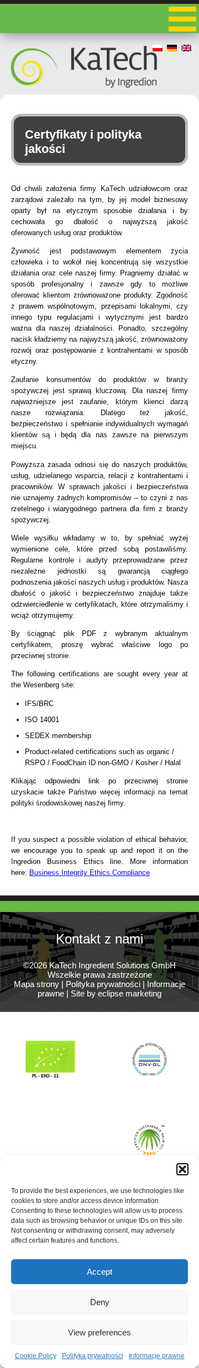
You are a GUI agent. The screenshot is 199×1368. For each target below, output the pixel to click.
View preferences (99, 1332)
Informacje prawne (157, 1356)
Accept (99, 1271)
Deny (99, 1302)
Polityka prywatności (92, 1356)
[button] (182, 1169)
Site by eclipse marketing (116, 993)
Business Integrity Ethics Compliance (89, 872)
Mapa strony (36, 984)
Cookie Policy (35, 1356)
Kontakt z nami (99, 938)
